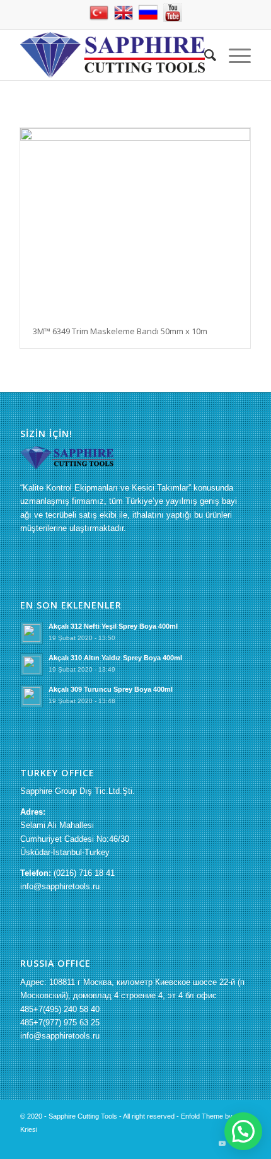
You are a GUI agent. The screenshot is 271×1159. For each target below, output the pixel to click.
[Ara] (204, 55)
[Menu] (233, 55)
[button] (243, 1131)
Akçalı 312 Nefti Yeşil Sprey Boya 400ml (113, 626)
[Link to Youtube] (222, 1143)
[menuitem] (204, 55)
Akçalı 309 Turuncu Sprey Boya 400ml (111, 689)
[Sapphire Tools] (112, 55)
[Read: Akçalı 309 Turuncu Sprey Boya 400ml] (31, 696)
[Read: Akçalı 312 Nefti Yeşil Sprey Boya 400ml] (31, 633)
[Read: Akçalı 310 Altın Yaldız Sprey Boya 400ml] (31, 664)
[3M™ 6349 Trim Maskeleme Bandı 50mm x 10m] (135, 221)
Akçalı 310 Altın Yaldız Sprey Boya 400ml (115, 657)
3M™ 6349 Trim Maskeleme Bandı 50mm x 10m (120, 331)
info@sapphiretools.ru (60, 886)
